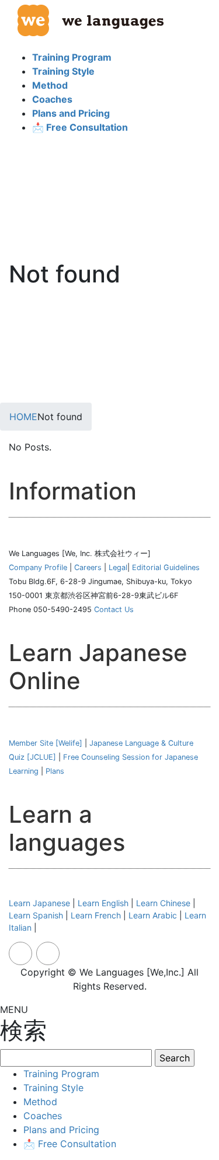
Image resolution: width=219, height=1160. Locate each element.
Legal (118, 567)
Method (40, 1101)
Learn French (96, 915)
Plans (55, 771)
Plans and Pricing (61, 1129)
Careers (88, 567)
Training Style (53, 1087)
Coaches (42, 1115)
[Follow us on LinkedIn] (48, 953)
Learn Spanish (36, 915)
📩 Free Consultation (69, 1143)
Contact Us (114, 609)
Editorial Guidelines (166, 567)
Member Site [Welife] (45, 743)
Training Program (61, 1073)
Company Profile (38, 567)
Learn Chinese (163, 903)
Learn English (103, 903)
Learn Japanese (39, 903)
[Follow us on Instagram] (20, 953)
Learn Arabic (152, 915)
